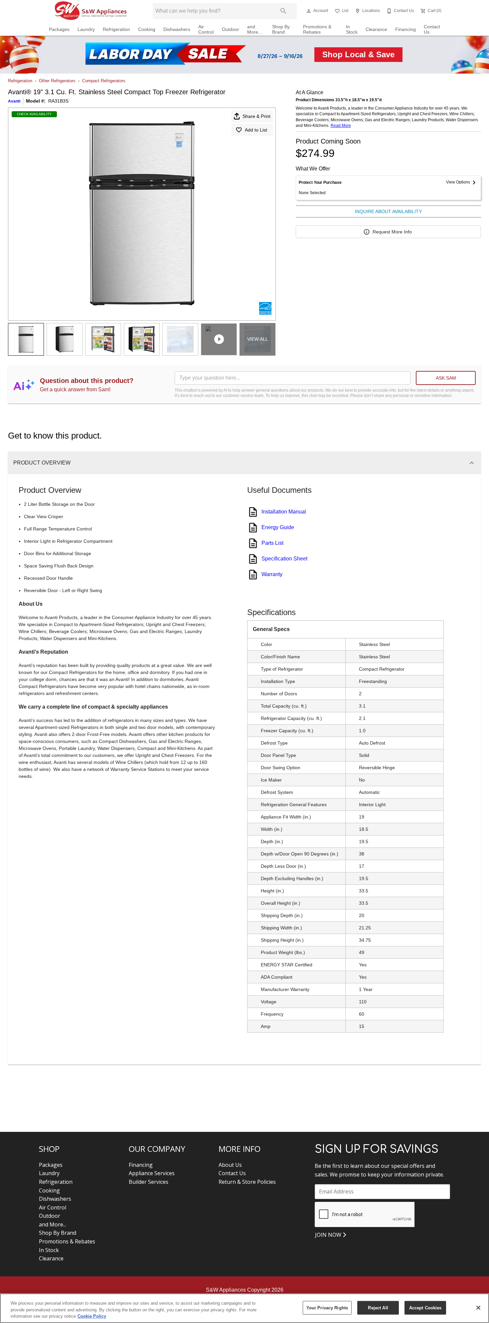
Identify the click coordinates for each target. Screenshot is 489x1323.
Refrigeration (116, 29)
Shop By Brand (281, 29)
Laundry (86, 29)
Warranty (271, 574)
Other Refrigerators (57, 80)
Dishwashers (176, 29)
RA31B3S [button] (58, 101)
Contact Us (432, 29)
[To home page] (90, 11)
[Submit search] (283, 11)
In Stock (352, 29)
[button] (309, 11)
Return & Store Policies (247, 1181)
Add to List (256, 130)
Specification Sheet (284, 558)
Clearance (376, 29)
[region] (244, 1308)
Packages (59, 29)
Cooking (146, 29)
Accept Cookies (425, 1307)
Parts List (272, 543)
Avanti (14, 101)
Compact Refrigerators (103, 80)
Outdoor (230, 29)
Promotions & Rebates (317, 29)
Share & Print (256, 116)
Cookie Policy (92, 1316)
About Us (230, 1164)
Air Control (206, 29)
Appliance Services (152, 1173)
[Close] (478, 1307)
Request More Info (392, 231)
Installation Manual (283, 511)
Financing (405, 29)
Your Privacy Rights (327, 1307)
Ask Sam (446, 378)
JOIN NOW (329, 1234)
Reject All (378, 1307)
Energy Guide (277, 527)
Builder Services (148, 1181)
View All (257, 339)
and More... (254, 29)
